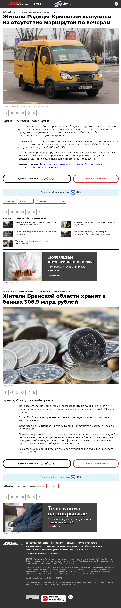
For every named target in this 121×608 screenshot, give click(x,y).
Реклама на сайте (34, 546)
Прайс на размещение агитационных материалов (49, 550)
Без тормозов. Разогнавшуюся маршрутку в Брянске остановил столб (35, 223)
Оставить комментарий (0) (96, 179)
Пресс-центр (57, 543)
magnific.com (9, 385)
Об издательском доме (37, 543)
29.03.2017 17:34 (10, 12)
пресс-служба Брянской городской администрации (27, 106)
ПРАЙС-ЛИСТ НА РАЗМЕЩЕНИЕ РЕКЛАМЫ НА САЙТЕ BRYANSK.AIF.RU (74, 546)
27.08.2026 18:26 (10, 291)
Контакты (70, 543)
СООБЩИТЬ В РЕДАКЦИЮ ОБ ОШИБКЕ (42, 553)
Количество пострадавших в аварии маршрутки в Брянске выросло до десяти (92, 233)
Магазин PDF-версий (87, 543)
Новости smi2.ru (12, 282)
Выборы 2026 (82, 550)
